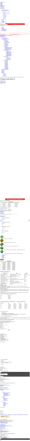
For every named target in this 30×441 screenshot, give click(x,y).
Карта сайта (1, 425)
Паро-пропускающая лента (6, 226)
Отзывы (1, 4)
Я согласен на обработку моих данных (5, 375)
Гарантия (4, 404)
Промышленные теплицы (8, 47)
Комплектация (4, 254)
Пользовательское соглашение (8, 425)
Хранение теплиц (4, 30)
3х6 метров (6, 64)
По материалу (5, 15)
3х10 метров (6, 65)
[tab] (16, 254)
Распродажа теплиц (4, 38)
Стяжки (1, 209)
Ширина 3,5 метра (9, 53)
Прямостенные (7, 41)
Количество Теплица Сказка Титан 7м (5, 214)
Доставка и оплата (4, 21)
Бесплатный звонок (3, 427)
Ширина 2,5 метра (9, 52)
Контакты (3, 22)
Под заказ (4, 11)
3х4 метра (6, 63)
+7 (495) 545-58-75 (2, 371)
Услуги (3, 20)
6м (2, 82)
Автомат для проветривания (6, 222)
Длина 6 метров (9, 59)
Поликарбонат (2, 207)
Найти (1, 25)
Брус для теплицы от (5, 230)
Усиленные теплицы (7, 48)
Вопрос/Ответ (5, 398)
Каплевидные (7, 44)
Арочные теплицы (5, 393)
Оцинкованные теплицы (8, 49)
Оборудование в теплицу (5, 69)
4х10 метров (6, 68)
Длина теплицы (2, 208)
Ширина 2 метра (9, 51)
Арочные (6, 40)
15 (1, 84)
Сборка (1, 3)
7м (4, 82)
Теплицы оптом (5, 400)
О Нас (3, 19)
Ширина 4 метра (9, 54)
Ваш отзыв (1, 327)
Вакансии (4, 405)
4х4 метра (6, 66)
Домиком (6, 45)
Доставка (4, 73)
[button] (15, 2)
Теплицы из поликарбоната (5, 10)
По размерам (4, 16)
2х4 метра (6, 62)
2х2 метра (6, 61)
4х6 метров (6, 67)
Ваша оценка (2, 326)
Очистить (10, 209)
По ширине (4, 17)
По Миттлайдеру (7, 42)
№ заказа (1, 324)
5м (1, 82)
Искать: (1, 23)
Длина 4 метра (8, 58)
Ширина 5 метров (9, 55)
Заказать (1, 369)
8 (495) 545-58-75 (2, 5)
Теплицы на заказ (4, 29)
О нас (4, 397)
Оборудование (4, 257)
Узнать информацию (4, 437)
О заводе (3, 27)
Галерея (3, 28)
